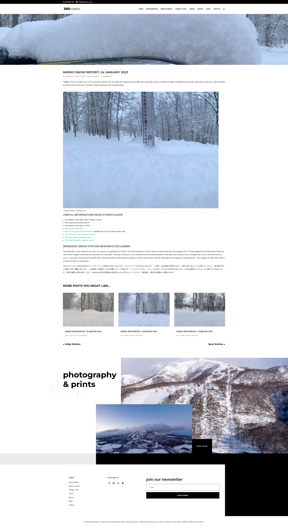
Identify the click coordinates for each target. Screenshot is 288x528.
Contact (216, 9)
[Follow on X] (118, 483)
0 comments (106, 76)
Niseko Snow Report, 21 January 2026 (83, 331)
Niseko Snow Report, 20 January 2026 (139, 331)
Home (141, 9)
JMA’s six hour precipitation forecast (78, 231)
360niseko (69, 76)
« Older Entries (71, 344)
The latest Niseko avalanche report (78, 237)
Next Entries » (216, 344)
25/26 (76, 335)
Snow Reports (152, 9)
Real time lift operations (74, 228)
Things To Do (180, 9)
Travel (192, 9)
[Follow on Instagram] (114, 483)
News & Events (166, 9)
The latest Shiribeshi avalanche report (79, 240)
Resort (200, 9)
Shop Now (202, 446)
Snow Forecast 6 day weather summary (80, 234)
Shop (208, 9)
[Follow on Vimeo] (123, 483)
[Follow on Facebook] (109, 483)
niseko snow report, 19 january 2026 (194, 331)
